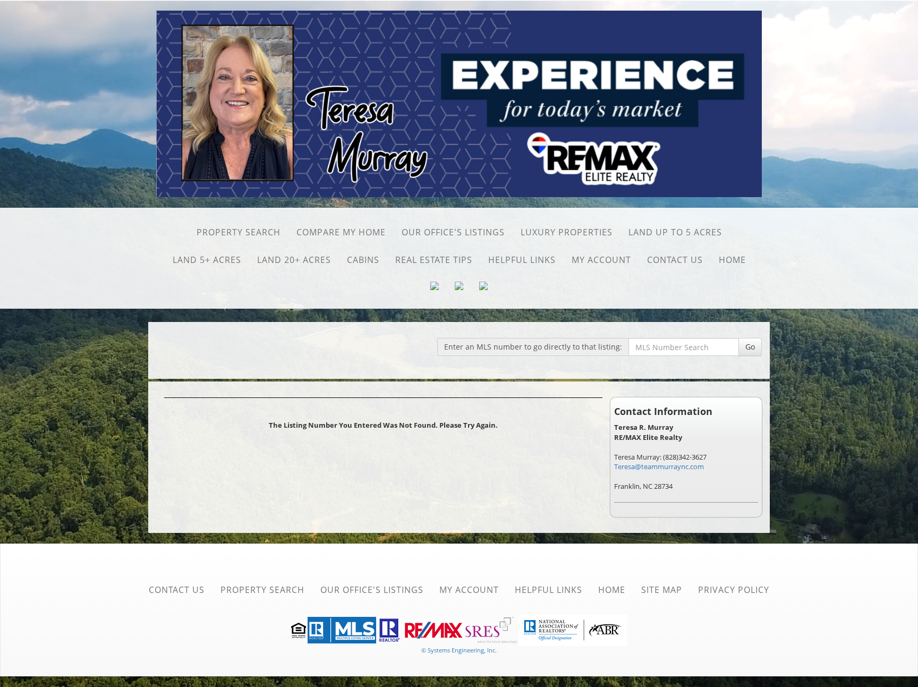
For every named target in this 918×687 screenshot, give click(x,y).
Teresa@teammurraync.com (659, 466)
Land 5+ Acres (207, 260)
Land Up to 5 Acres (675, 232)
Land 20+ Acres (294, 260)
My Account (601, 260)
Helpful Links (522, 260)
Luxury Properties (567, 232)
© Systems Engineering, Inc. (459, 650)
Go (750, 347)
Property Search (238, 232)
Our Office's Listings (453, 232)
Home (732, 260)
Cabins (363, 260)
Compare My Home (341, 232)
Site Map (661, 590)
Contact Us (675, 260)
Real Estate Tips (433, 260)
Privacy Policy (733, 590)
